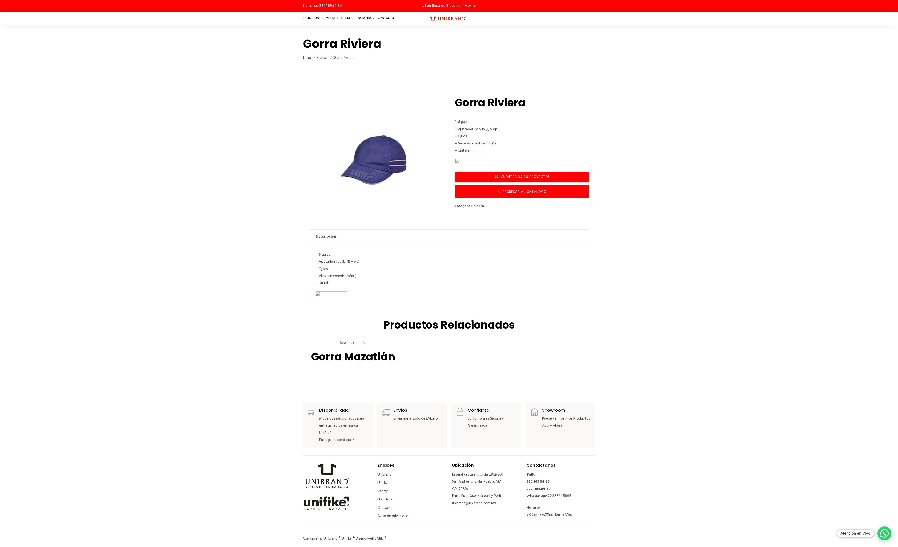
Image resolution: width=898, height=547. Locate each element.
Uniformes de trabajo (332, 18)
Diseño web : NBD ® (371, 539)
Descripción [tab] (326, 237)
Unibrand (384, 475)
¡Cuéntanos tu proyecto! (524, 177)
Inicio (307, 18)
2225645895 (560, 496)
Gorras (322, 58)
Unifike (382, 483)
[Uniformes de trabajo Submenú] (353, 18)
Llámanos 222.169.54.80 (322, 6)
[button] (437, 103)
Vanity (382, 491)
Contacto (386, 18)
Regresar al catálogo (525, 192)
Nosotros (366, 18)
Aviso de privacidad (392, 516)
